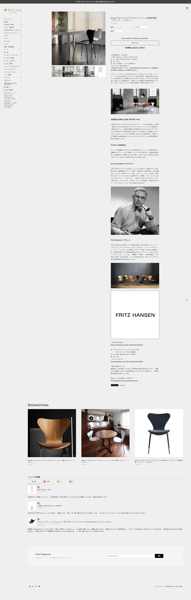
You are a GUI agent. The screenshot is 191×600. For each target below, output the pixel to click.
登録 (159, 556)
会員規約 (180, 586)
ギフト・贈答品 (9, 27)
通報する (123, 385)
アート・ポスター (13, 60)
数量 (112, 31)
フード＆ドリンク (10, 72)
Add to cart (135, 43)
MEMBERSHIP (8, 97)
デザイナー (7, 80)
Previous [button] (54, 38)
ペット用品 (7, 74)
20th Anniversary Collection (10, 83)
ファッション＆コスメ (11, 66)
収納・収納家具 (13, 46)
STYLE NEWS (8, 90)
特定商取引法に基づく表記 (171, 586)
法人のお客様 (7, 107)
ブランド (7, 77)
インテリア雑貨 (13, 58)
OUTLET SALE (9, 24)
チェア (7, 38)
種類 (112, 27)
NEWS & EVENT (8, 95)
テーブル (7, 41)
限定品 (6, 21)
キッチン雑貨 (13, 63)
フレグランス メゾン (11, 33)
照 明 (6, 52)
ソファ (10, 35)
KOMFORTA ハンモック (12, 30)
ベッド (6, 44)
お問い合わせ (7, 100)
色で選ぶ (7, 87)
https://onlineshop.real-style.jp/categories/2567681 (127, 345)
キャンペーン (8, 19)
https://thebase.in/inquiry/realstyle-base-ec (124, 380)
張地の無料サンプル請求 (10, 103)
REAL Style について (10, 93)
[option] (78, 38)
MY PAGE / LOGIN (10, 98)
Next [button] (103, 38)
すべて (34, 481)
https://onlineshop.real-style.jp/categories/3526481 (127, 361)
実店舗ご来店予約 (8, 105)
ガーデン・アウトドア (11, 55)
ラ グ (6, 49)
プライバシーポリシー (159, 586)
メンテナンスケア (10, 69)
